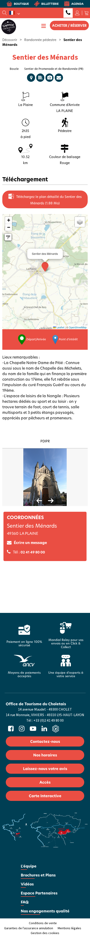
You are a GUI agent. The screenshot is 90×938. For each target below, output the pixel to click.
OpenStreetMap (78, 327)
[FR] (14, 13)
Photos (49, 77)
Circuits (31, 77)
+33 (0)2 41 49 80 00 (68, 13)
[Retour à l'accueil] (8, 26)
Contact (58, 77)
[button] (86, 12)
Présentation (40, 77)
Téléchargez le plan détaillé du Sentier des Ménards (49, 199)
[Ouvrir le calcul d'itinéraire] (8, 237)
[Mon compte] (77, 12)
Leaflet (60, 327)
